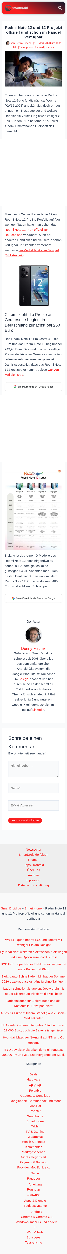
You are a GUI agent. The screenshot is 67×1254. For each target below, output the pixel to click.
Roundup (33, 1189)
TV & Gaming (35, 1131)
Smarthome (35, 1116)
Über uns (33, 870)
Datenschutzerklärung (33, 885)
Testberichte (33, 1242)
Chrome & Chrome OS (37, 1217)
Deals (33, 1074)
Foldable (35, 1090)
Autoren (33, 875)
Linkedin (38, 709)
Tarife (35, 1173)
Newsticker (33, 849)
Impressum (33, 880)
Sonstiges (33, 1237)
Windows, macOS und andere (37, 1222)
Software (33, 1194)
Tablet (35, 1126)
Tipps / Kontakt (33, 865)
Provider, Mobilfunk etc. (33, 1167)
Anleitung (35, 1184)
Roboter (35, 1111)
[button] (60, 8)
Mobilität (35, 1106)
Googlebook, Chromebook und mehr (35, 1101)
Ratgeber (33, 1178)
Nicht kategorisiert (33, 1157)
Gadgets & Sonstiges (35, 1095)
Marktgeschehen (33, 1152)
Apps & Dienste (35, 1200)
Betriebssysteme (35, 1205)
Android (39, 47)
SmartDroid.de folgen (33, 854)
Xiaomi (50, 47)
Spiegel (24, 679)
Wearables (35, 1136)
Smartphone (26, 47)
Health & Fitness (33, 1141)
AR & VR (35, 1085)
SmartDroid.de (11, 908)
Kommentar (33, 1147)
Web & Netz (35, 1232)
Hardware (33, 1079)
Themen (33, 859)
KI (35, 1227)
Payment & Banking (33, 1162)
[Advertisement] (33, 172)
